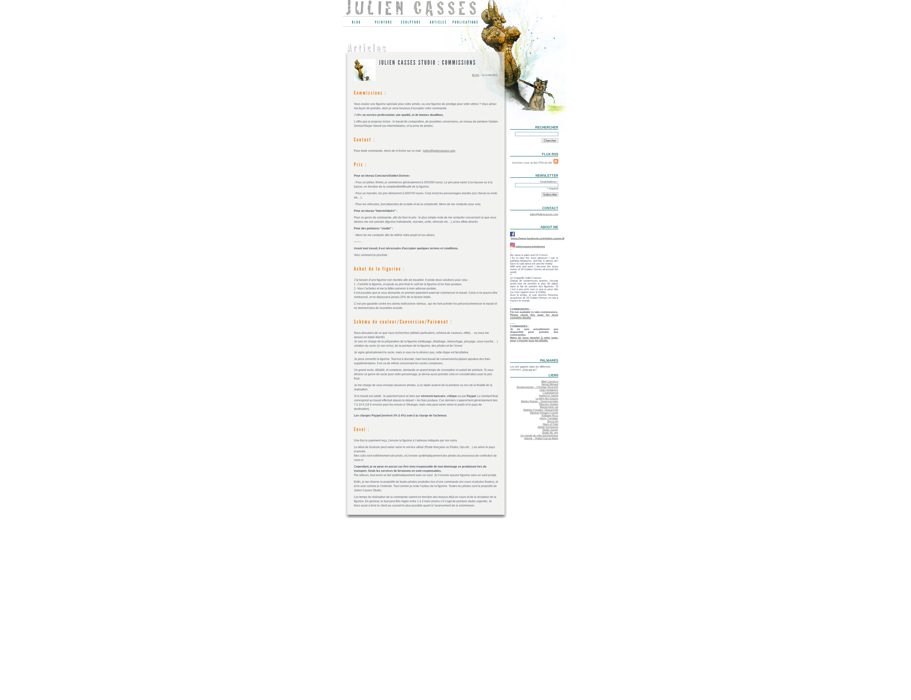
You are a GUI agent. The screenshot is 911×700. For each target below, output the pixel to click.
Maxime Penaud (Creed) (544, 412)
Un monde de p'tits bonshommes (539, 435)
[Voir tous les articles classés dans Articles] (438, 23)
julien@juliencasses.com (439, 150)
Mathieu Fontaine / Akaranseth (540, 409)
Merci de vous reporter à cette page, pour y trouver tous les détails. (534, 339)
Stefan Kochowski (548, 427)
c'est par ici (528, 369)
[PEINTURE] (384, 23)
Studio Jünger (550, 429)
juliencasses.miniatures (530, 246)
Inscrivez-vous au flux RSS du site (532, 162)
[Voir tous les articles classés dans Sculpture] (411, 23)
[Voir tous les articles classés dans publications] (465, 23)
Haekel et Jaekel (548, 395)
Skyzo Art (552, 421)
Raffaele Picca (550, 415)
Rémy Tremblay (549, 418)
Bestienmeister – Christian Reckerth (537, 387)
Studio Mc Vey (550, 432)
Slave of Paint (550, 424)
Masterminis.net (549, 407)
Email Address (549, 181)
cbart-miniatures (548, 389)
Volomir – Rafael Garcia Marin (541, 438)
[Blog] (356, 23)
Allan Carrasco (549, 381)
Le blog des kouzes (547, 398)
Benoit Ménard (550, 384)
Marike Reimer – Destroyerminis (539, 401)
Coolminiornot (550, 392)
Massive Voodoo (548, 404)
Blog (475, 75)
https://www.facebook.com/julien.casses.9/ (537, 238)
